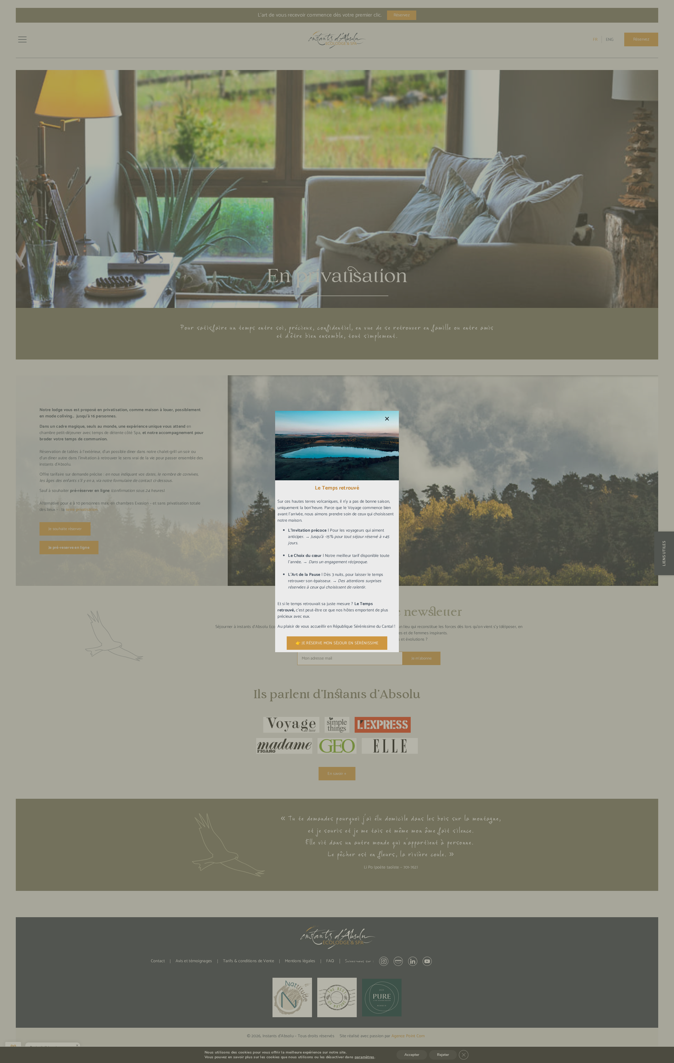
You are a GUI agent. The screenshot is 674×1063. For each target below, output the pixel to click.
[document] (337, 531)
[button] (387, 418)
